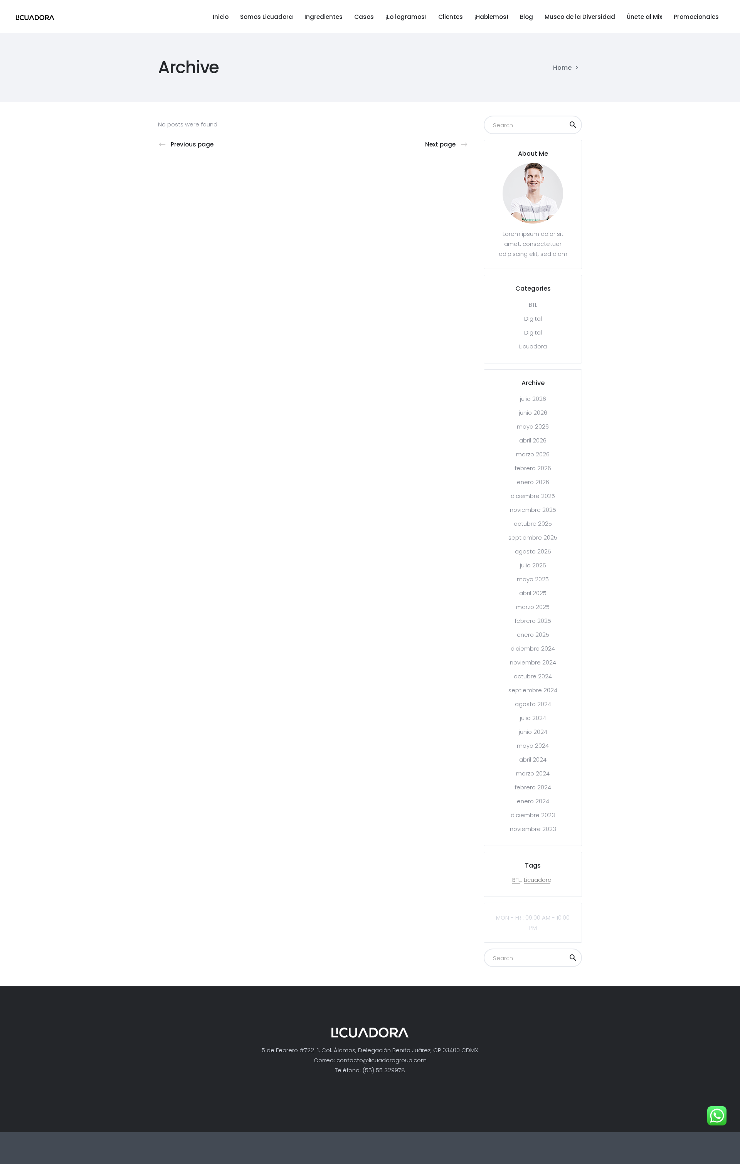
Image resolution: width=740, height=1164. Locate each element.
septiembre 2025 (532, 537)
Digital (533, 319)
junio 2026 (533, 413)
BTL (533, 305)
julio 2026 (533, 399)
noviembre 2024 (533, 662)
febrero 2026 (533, 468)
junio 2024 (533, 732)
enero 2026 (533, 482)
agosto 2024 (533, 704)
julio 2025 (533, 565)
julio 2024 (533, 718)
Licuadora (533, 346)
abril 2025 (533, 593)
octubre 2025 (533, 524)
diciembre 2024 (533, 648)
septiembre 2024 (532, 690)
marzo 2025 (533, 607)
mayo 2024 (533, 746)
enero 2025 (533, 635)
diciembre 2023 (533, 815)
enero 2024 (533, 801)
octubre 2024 (533, 676)
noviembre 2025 (533, 510)
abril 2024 (533, 759)
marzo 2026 (533, 454)
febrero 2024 (533, 787)
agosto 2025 (533, 551)
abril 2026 (533, 440)
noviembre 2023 (533, 829)
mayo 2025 (533, 579)
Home (562, 68)
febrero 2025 (533, 621)
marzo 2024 (533, 773)
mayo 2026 (533, 426)
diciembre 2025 (533, 496)
